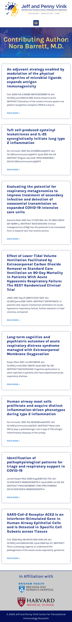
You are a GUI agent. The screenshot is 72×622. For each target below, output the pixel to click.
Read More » (13, 113)
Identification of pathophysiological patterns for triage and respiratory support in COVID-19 (36, 464)
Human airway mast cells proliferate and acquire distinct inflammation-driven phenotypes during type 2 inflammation (36, 407)
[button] (36, 23)
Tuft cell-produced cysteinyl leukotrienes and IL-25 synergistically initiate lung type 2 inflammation (36, 136)
